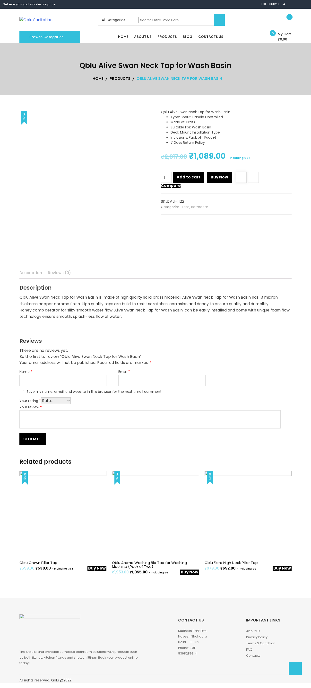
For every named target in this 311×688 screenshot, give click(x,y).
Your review (30, 407)
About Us (253, 631)
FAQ (249, 649)
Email (124, 371)
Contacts (253, 655)
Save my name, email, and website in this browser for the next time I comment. (94, 391)
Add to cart (188, 177)
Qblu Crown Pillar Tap (38, 562)
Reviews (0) (59, 273)
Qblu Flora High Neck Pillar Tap (231, 562)
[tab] (30, 273)
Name (25, 371)
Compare (171, 186)
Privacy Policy (257, 637)
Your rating (30, 400)
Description (30, 273)
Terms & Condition (260, 643)
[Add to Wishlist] (241, 178)
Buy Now (219, 177)
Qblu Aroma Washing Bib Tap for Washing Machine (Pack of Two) (149, 564)
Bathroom (199, 206)
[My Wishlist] (284, 20)
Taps (185, 206)
